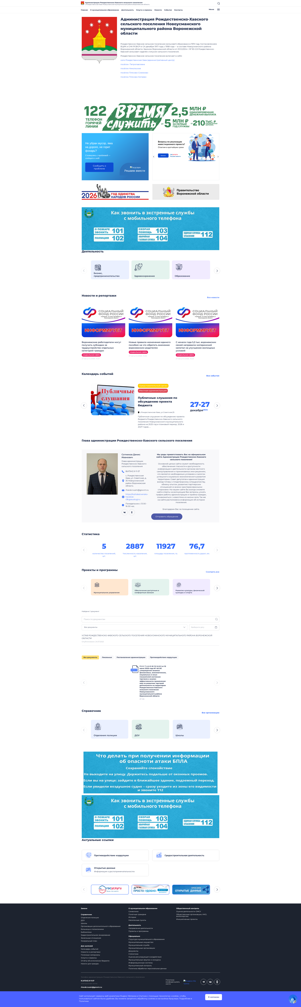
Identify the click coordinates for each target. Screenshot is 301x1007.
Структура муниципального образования (146, 939)
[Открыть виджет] (293, 999)
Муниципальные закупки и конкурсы (145, 960)
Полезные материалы (90, 955)
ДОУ (83, 920)
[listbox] (134, 627)
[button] (217, 271)
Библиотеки (86, 932)
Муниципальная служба (139, 945)
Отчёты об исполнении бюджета (95, 961)
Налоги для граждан (90, 964)
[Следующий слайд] (218, 156)
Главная (84, 10)
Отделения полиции (90, 918)
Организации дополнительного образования (100, 926)
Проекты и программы (139, 931)
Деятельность (127, 10)
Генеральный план (89, 941)
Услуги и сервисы (144, 10)
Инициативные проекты (187, 919)
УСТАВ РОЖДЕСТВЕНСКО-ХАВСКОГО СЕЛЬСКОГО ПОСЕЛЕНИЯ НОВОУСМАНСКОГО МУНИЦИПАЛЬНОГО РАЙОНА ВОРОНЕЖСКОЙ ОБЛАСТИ (147, 636)
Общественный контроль (187, 908)
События (168, 10)
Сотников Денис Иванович (131, 456)
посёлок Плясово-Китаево (133, 77)
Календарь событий (89, 949)
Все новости (213, 297)
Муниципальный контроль (140, 966)
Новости (158, 10)
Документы (133, 951)
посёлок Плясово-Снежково (134, 73)
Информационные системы (141, 963)
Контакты (178, 10)
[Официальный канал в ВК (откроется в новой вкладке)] (210, 982)
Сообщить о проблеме (99, 167)
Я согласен (213, 997)
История (132, 917)
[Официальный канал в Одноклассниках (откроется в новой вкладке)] (217, 982)
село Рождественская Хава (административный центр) (147, 60)
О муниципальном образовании (104, 10)
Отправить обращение (166, 516)
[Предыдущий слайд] (153, 156)
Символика (133, 911)
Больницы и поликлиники (92, 929)
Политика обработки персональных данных (147, 968)
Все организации (210, 713)
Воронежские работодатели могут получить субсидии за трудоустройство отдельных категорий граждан (101, 346)
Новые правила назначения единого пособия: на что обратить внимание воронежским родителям (150, 345)
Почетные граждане (137, 914)
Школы (84, 923)
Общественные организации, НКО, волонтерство (191, 915)
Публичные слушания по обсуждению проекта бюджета (157, 401)
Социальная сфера (91, 355)
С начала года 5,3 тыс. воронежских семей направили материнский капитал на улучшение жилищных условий (196, 346)
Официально (134, 936)
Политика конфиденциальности (173, 982)
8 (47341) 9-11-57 (87, 981)
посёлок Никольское (131, 68)
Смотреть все (212, 572)
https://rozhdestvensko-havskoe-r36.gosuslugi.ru (137, 497)
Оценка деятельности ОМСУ (188, 911)
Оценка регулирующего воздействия (145, 957)
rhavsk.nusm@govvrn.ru (91, 987)
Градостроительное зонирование (95, 935)
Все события (212, 376)
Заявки (84, 908)
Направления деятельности (141, 928)
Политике (84, 1001)
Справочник (86, 915)
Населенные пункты (137, 920)
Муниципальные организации (142, 948)
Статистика (133, 954)
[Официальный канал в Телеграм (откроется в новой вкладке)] (203, 982)
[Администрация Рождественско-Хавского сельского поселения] (99, 40)
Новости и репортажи (90, 952)
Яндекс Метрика (128, 996)
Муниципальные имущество (141, 942)
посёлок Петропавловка (133, 64)
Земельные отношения (91, 938)
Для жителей (87, 946)
